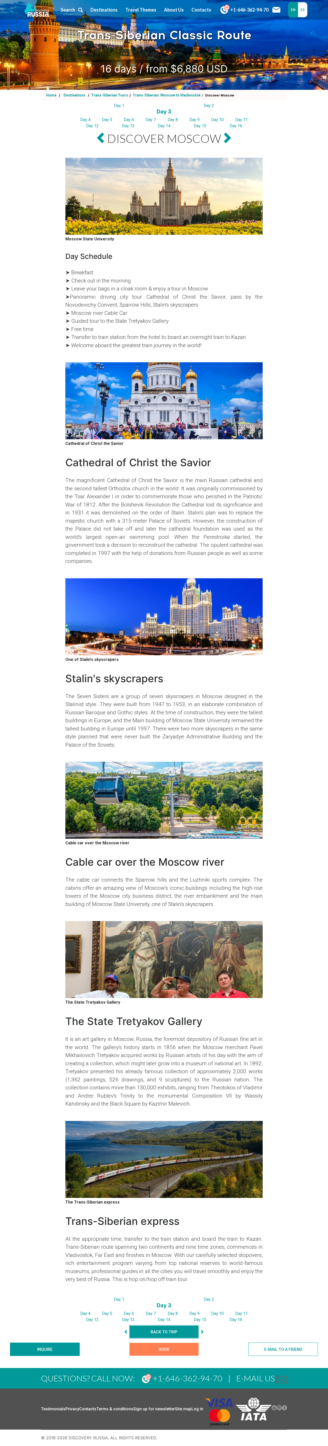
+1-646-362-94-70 (249, 10)
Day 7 (151, 119)
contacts (201, 10)
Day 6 (129, 119)
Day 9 (194, 119)
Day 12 (92, 125)
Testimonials (53, 1408)
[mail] (281, 1378)
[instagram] (279, 1409)
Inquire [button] (45, 1349)
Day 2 (209, 105)
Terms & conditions (114, 1408)
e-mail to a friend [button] (283, 1349)
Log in (197, 1408)
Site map (183, 1408)
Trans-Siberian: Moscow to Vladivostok (166, 95)
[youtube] (274, 1409)
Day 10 (217, 119)
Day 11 (241, 119)
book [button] (164, 1349)
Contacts (87, 1408)
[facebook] (284, 1409)
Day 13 (128, 125)
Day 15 (200, 125)
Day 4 (85, 119)
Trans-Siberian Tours (109, 95)
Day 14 (164, 125)
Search (68, 10)
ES (303, 10)
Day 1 (119, 105)
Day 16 (236, 125)
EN (293, 10)
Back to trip (164, 1332)
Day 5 (107, 119)
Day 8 (173, 119)
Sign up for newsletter (154, 1408)
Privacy (72, 1408)
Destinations (74, 95)
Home (51, 95)
